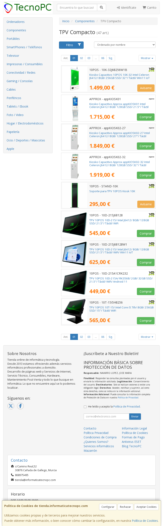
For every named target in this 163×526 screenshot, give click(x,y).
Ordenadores (16, 22)
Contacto (90, 428)
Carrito (151, 8)
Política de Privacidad (128, 397)
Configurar (107, 507)
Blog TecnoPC (132, 446)
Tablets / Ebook (17, 106)
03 (88, 58)
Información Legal (134, 428)
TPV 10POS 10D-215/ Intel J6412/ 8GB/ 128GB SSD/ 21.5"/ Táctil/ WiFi (119, 221)
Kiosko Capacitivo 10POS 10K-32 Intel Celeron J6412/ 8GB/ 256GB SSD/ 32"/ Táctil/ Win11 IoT (119, 76)
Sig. (111, 58)
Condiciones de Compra (100, 437)
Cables (11, 89)
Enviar (135, 416)
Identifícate (128, 8)
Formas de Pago (133, 437)
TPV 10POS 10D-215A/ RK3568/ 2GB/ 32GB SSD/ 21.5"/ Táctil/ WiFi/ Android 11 (121, 279)
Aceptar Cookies (146, 507)
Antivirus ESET (131, 442)
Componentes (16, 30)
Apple (10, 149)
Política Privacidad (96, 433)
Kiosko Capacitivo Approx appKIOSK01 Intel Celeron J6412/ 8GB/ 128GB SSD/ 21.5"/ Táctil (119, 105)
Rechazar (125, 507)
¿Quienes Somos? (96, 442)
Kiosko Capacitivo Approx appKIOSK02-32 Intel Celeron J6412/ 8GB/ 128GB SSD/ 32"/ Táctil (119, 163)
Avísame (146, 88)
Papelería (13, 132)
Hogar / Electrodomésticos (25, 123)
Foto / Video (15, 115)
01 (74, 58)
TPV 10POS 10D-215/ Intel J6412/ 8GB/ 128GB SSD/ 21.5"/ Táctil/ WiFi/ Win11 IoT (119, 250)
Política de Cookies (145, 521)
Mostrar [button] (146, 58)
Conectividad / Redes (21, 72)
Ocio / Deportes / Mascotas (26, 140)
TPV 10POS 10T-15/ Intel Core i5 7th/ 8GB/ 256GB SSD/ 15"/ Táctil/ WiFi (121, 308)
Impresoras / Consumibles (25, 64)
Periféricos (14, 98)
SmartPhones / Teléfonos (24, 47)
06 (102, 58)
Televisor (13, 56)
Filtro (69, 45)
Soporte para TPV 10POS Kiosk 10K (112, 191)
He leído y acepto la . (114, 406)
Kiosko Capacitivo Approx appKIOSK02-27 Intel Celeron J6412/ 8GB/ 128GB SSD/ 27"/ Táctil (119, 134)
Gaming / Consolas (20, 81)
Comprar (146, 117)
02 (81, 58)
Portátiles (13, 39)
